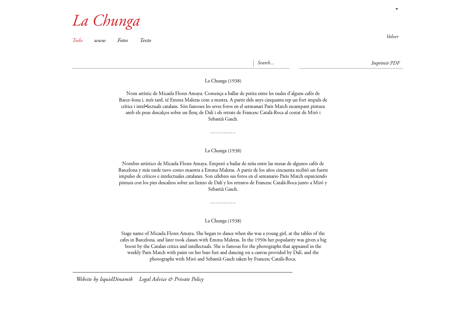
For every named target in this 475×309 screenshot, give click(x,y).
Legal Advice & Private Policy (171, 279)
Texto (145, 41)
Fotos (122, 41)
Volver (392, 36)
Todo (77, 41)
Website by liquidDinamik (104, 279)
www (100, 41)
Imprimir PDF (385, 63)
